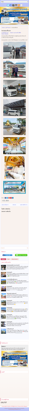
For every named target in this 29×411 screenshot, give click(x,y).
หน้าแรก (14, 204)
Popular (3, 259)
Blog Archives (15, 259)
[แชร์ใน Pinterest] (8, 200)
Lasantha (22, 408)
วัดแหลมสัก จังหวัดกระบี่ (11, 293)
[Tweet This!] (7, 198)
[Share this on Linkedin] (12, 198)
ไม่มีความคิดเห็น (4, 34)
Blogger (25, 406)
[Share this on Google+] (9, 198)
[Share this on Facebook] (5, 198)
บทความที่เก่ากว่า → (24, 204)
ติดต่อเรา (3, 346)
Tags (8, 259)
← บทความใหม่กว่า (5, 204)
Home (3, 27)
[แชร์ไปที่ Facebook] (7, 200)
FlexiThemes (10, 408)
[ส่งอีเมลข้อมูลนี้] (3, 200)
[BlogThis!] (4, 200)
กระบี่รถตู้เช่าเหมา (13, 406)
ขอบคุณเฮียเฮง (6, 30)
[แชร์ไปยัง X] (5, 200)
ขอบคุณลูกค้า (9, 272)
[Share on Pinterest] (11, 198)
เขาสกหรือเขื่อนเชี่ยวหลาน (12, 279)
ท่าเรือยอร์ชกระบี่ (10, 328)
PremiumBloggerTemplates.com (14, 409)
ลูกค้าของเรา (8, 27)
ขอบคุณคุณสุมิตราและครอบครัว (13, 265)
